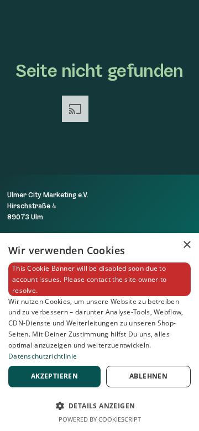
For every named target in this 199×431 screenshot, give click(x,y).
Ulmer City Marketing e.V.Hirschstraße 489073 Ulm (47, 206)
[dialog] (99, 332)
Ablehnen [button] (148, 376)
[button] (99, 405)
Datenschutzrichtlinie (42, 356)
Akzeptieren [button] (54, 376)
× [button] (186, 245)
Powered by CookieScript (100, 419)
